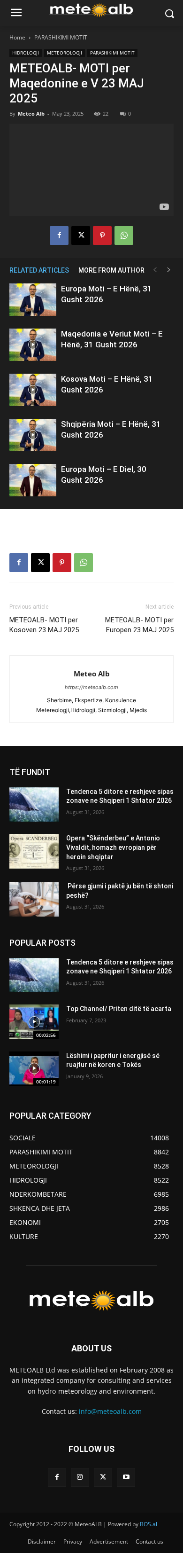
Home (17, 37)
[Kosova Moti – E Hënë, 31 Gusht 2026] (32, 390)
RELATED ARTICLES (39, 270)
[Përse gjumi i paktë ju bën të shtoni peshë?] (34, 899)
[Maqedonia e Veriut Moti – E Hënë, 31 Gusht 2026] (32, 345)
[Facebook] (59, 235)
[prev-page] (155, 270)
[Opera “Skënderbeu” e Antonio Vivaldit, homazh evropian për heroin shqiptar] (34, 851)
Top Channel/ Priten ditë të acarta (118, 1008)
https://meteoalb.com (91, 687)
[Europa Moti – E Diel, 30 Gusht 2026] (32, 480)
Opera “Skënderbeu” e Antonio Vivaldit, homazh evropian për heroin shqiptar (113, 847)
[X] (80, 235)
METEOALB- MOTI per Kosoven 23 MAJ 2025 (44, 625)
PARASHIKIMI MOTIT (60, 37)
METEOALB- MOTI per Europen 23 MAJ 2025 (139, 625)
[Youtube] (126, 1477)
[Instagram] (80, 1477)
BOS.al (148, 1524)
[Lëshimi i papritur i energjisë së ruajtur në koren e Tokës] (34, 1068)
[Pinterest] (102, 235)
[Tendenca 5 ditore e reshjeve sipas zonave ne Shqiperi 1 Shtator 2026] (34, 804)
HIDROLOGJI (25, 52)
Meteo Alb (31, 113)
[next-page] (169, 270)
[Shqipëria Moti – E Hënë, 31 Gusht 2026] (32, 435)
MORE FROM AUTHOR (111, 270)
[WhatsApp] (123, 235)
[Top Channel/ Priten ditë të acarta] (34, 1021)
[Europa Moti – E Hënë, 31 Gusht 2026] (32, 299)
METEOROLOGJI (64, 52)
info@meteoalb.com (110, 1411)
